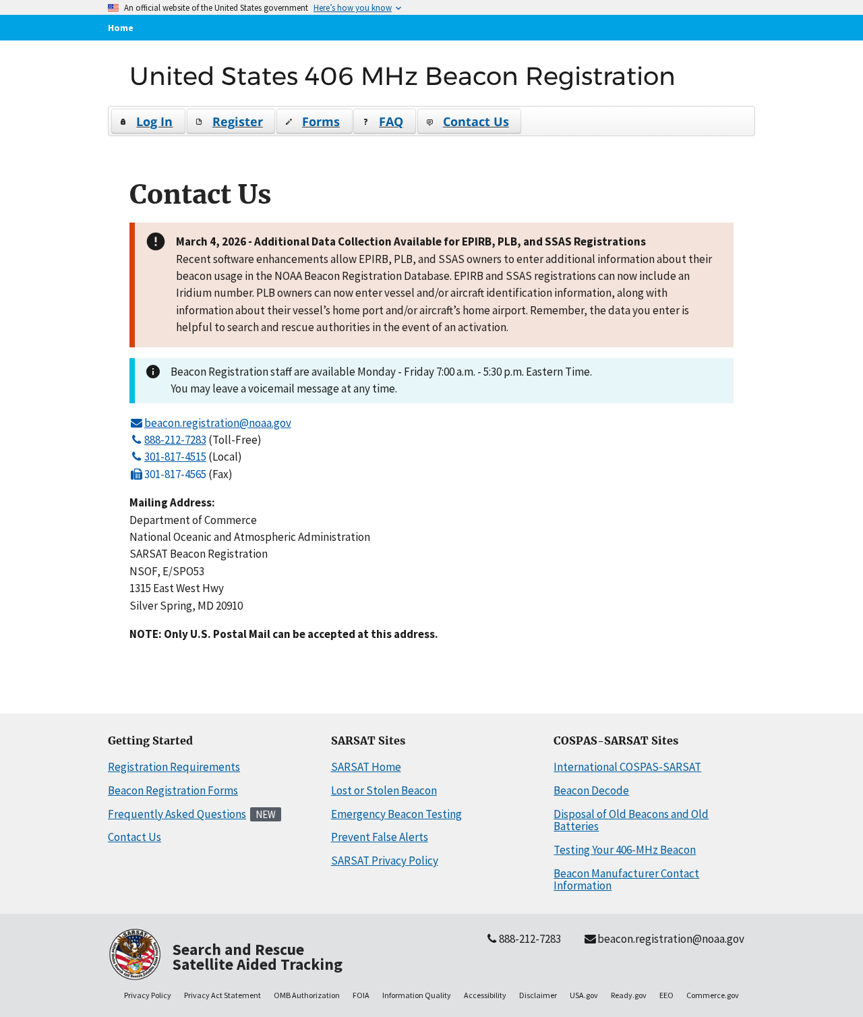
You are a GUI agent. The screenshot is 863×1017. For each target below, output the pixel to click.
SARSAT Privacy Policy (384, 860)
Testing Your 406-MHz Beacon (625, 849)
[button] (148, 121)
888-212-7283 (175, 439)
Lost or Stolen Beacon (384, 790)
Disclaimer (538, 995)
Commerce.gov (712, 995)
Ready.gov (629, 995)
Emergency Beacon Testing (396, 814)
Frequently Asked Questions (177, 814)
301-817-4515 (175, 456)
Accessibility (485, 995)
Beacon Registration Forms (173, 790)
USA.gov (584, 995)
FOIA (361, 995)
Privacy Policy (147, 995)
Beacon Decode (591, 790)
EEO (666, 995)
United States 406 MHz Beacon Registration (402, 76)
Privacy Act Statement (222, 995)
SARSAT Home (366, 766)
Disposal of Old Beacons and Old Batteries (631, 820)
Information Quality (416, 995)
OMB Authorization (307, 995)
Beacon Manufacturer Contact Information (626, 880)
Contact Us (134, 837)
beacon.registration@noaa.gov (217, 422)
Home (120, 28)
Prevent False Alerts (379, 837)
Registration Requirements (174, 766)
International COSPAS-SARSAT (627, 766)
